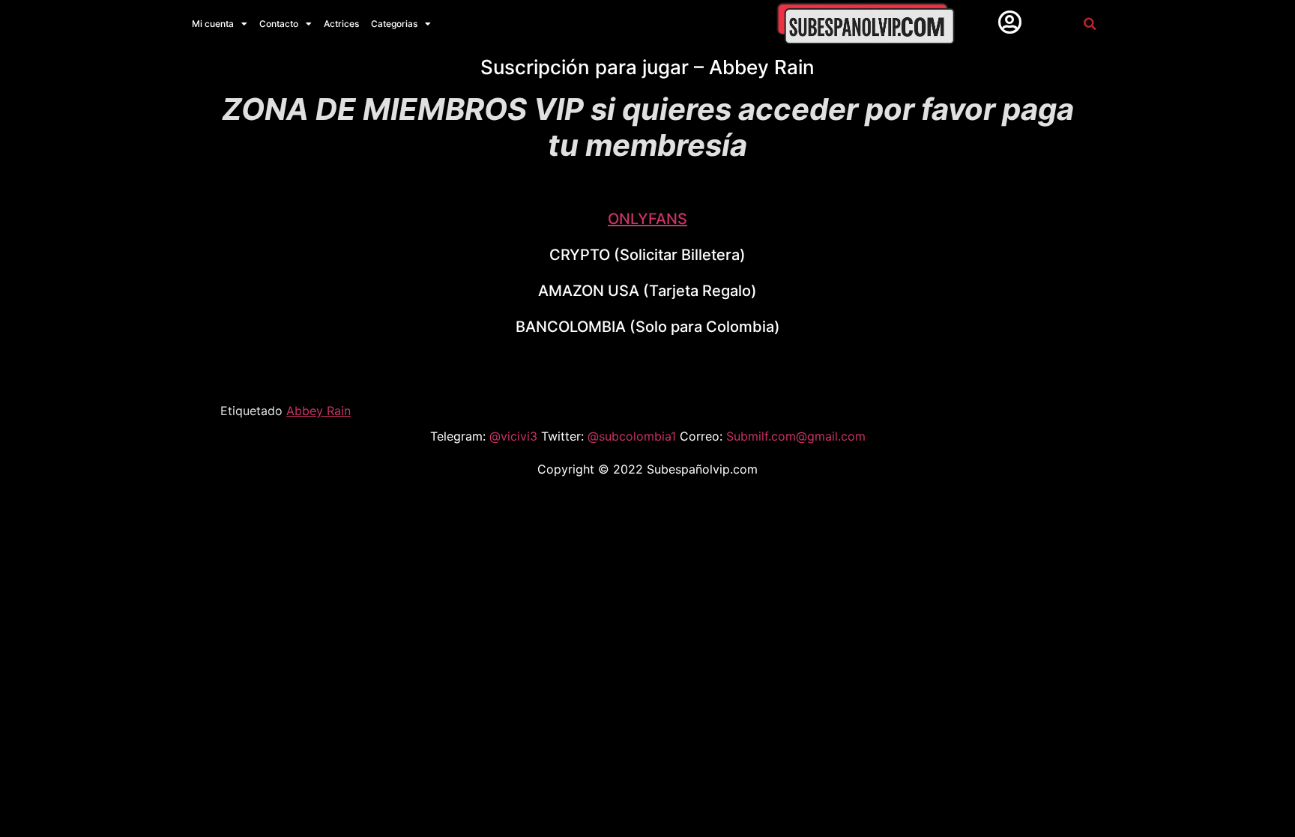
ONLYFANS (647, 219)
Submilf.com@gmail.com (796, 436)
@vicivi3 (515, 436)
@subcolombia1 (634, 436)
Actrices (341, 23)
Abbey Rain (318, 410)
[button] (1089, 23)
